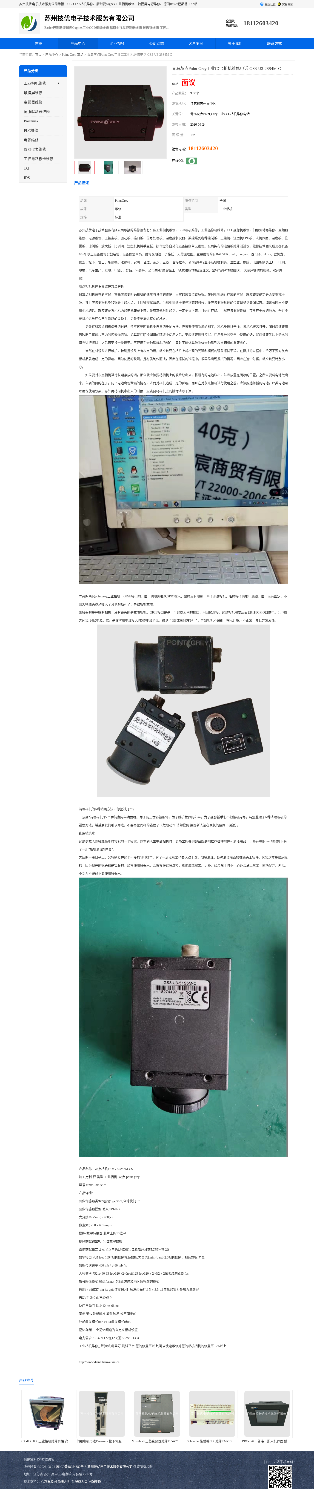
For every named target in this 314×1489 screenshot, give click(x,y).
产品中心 (78, 44)
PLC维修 (31, 130)
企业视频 (117, 44)
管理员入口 (79, 1481)
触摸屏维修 (33, 93)
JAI (26, 168)
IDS (27, 178)
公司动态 (156, 44)
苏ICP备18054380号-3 (71, 1467)
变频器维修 (33, 102)
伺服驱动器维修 (37, 112)
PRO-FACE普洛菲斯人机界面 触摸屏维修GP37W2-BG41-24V (229, 1441)
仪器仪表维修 (35, 149)
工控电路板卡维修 (38, 159)
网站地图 (94, 1481)
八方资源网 (49, 1481)
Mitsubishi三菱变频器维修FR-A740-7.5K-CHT (108, 1441)
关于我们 (235, 44)
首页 (38, 44)
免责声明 (64, 1481)
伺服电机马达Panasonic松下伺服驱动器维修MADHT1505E (62, 1441)
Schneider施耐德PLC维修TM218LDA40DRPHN (164, 1441)
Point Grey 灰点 (72, 54)
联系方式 (274, 44)
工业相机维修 (35, 83)
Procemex (31, 121)
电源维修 (31, 140)
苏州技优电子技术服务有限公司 (109, 1467)
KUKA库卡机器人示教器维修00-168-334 (270, 1441)
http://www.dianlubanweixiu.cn (99, 1362)
